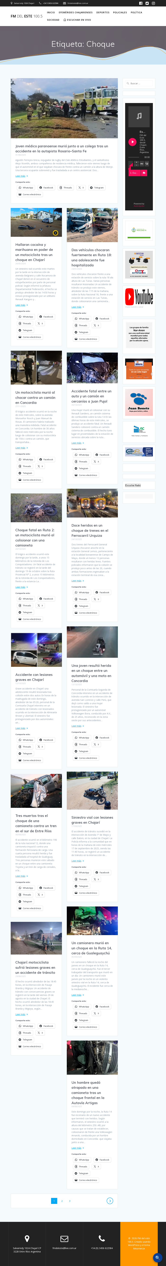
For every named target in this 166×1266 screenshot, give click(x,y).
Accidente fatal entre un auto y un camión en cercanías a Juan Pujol (91, 396)
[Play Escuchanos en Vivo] (132, 142)
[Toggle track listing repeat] (142, 163)
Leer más (20, 175)
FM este (27, 16)
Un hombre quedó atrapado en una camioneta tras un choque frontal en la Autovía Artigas (87, 1092)
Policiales (120, 12)
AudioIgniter (139, 206)
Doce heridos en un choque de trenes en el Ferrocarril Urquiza (89, 530)
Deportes (102, 12)
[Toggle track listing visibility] (147, 163)
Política (136, 12)
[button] (144, 173)
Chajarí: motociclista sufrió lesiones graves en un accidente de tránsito (35, 967)
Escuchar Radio (132, 485)
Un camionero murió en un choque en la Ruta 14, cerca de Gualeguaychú (91, 948)
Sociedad (53, 19)
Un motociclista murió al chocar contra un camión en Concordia (35, 397)
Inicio (51, 12)
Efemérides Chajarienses (76, 12)
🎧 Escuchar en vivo (77, 19)
